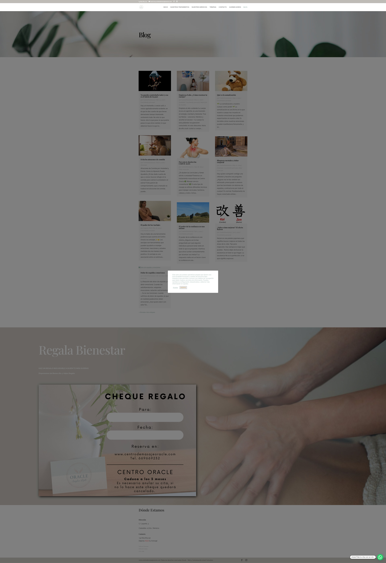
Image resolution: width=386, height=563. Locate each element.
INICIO (165, 7)
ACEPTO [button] (183, 287)
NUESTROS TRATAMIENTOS (179, 7)
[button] (380, 557)
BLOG (245, 7)
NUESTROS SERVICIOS (199, 7)
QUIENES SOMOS (235, 7)
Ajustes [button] (175, 287)
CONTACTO (223, 7)
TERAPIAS (213, 7)
